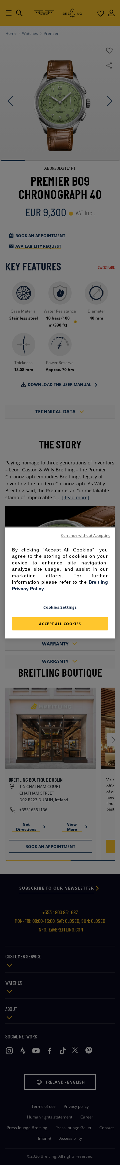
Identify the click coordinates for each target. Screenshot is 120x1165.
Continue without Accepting (85, 535)
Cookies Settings (59, 606)
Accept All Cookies (60, 623)
